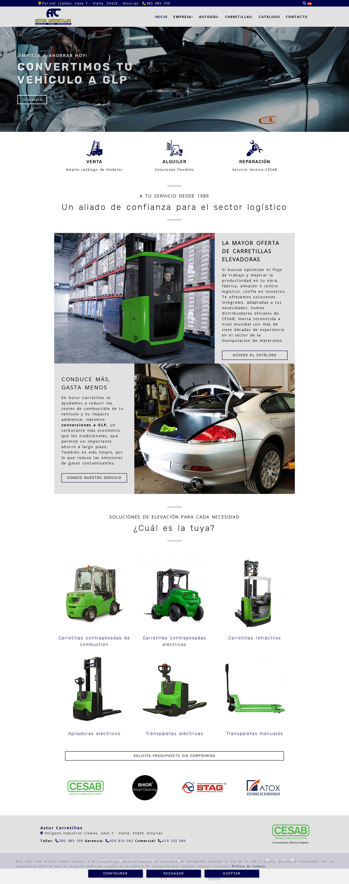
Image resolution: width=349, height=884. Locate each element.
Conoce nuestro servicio (94, 478)
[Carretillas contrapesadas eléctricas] (174, 594)
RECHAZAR (173, 873)
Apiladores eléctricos (94, 733)
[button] (174, 756)
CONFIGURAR (115, 873)
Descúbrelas (34, 99)
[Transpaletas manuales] (254, 689)
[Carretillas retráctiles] (254, 594)
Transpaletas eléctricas (174, 733)
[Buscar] (304, 3)
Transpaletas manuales (254, 733)
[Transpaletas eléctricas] (174, 689)
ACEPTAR (231, 873)
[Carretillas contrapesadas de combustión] (94, 594)
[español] (310, 3)
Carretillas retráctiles (254, 637)
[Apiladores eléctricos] (94, 689)
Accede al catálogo (254, 355)
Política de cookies (248, 866)
